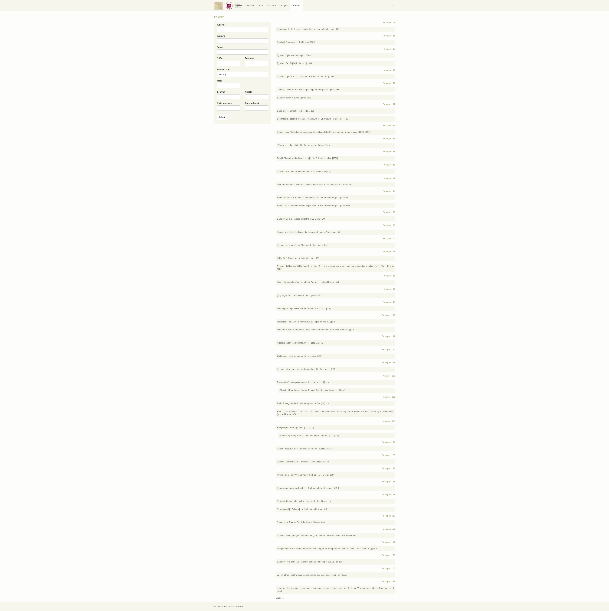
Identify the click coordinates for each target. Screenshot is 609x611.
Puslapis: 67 (389, 225)
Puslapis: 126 (388, 442)
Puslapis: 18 (389, 22)
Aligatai (248, 92)
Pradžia (250, 5)
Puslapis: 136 (388, 481)
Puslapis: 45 (389, 151)
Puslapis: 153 (388, 529)
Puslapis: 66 (389, 212)
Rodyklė (284, 5)
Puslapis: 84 (389, 276)
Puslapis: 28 (389, 70)
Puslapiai (271, 5)
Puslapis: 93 (389, 289)
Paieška (296, 5)
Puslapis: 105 (388, 349)
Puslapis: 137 (388, 495)
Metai (219, 81)
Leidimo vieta (223, 69)
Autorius (221, 25)
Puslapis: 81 (389, 251)
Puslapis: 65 (389, 191)
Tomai (220, 47)
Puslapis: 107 (388, 362)
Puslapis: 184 (388, 581)
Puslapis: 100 (388, 315)
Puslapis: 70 (389, 238)
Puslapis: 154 (388, 542)
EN (393, 5)
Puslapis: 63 (389, 178)
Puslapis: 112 (388, 376)
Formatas (249, 58)
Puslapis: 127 (388, 455)
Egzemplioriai (252, 103)
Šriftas (220, 58)
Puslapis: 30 (389, 83)
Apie (261, 5)
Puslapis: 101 (388, 336)
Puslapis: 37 (389, 125)
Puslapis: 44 (389, 138)
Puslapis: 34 (389, 104)
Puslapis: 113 (388, 397)
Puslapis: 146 (388, 516)
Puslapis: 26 (389, 49)
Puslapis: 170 (388, 568)
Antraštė (221, 36)
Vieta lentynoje (224, 103)
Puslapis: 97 (389, 302)
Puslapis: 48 (389, 165)
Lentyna (221, 92)
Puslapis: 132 (388, 468)
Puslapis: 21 (389, 36)
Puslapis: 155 (388, 555)
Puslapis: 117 (388, 421)
